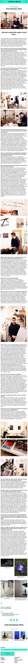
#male (7, 625)
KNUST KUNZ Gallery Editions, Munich (10, 614)
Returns (16, 658)
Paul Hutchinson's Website (7, 613)
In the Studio (14, 7)
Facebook (3, 658)
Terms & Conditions (18, 659)
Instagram (3, 659)
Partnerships (17, 657)
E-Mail (2, 657)
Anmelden (8, 653)
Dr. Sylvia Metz (8, 607)
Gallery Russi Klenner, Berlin (8, 615)
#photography (14, 625)
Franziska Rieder (7, 608)
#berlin (21, 625)
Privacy (16, 662)
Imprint (15, 661)
